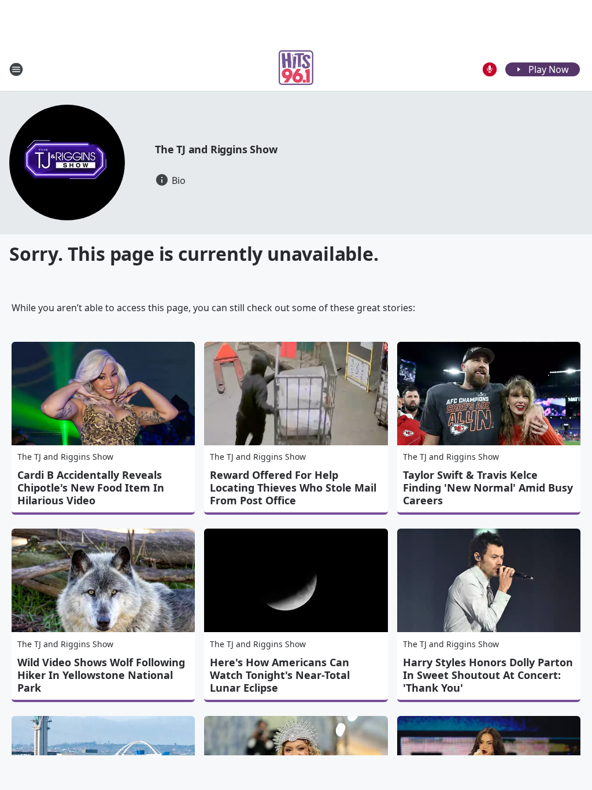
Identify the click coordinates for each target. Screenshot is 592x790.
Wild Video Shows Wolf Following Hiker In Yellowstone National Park (101, 675)
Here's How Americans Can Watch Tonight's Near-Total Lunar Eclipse (280, 675)
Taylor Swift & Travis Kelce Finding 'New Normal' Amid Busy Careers (488, 487)
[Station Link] (296, 69)
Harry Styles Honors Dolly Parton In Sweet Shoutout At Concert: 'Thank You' (488, 675)
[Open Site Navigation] (16, 69)
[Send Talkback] (490, 69)
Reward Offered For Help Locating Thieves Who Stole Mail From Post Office (293, 487)
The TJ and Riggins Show (216, 149)
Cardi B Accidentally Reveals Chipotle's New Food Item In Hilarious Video (90, 487)
